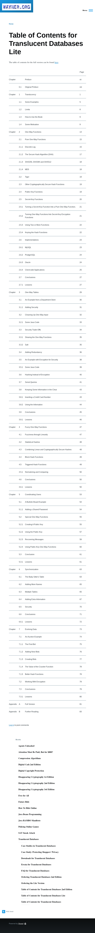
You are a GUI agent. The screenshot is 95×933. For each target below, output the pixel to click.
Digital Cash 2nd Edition (29, 764)
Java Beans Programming (29, 814)
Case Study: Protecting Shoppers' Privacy (40, 852)
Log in (11, 725)
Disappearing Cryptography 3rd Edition (36, 789)
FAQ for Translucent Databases (35, 870)
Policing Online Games (28, 826)
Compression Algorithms (29, 758)
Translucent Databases (28, 839)
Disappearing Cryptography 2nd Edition (36, 783)
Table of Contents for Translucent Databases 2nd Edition (46, 889)
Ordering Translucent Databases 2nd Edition (41, 876)
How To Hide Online (27, 808)
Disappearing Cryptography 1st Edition (36, 776)
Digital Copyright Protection (31, 770)
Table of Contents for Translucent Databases (41, 901)
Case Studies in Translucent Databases (38, 845)
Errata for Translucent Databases (36, 864)
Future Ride (23, 801)
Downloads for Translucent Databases (38, 858)
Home (11, 24)
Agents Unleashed (26, 745)
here (56, 62)
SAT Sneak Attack (26, 832)
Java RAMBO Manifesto (29, 820)
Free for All (23, 795)
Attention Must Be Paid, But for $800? (35, 752)
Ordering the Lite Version (32, 883)
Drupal (21, 923)
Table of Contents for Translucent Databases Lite (43, 895)
